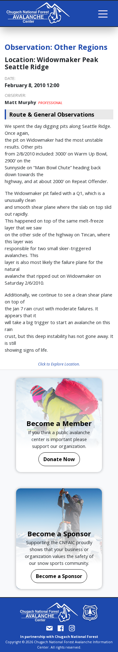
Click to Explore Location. (59, 363)
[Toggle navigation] (103, 13)
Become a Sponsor (59, 576)
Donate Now (59, 459)
